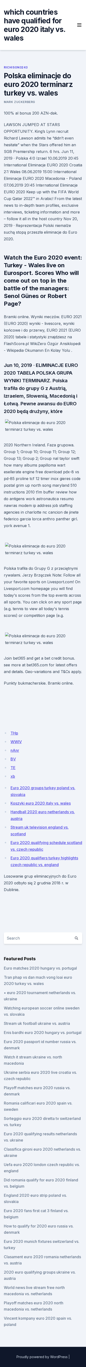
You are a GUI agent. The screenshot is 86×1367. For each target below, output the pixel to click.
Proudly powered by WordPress (42, 1357)
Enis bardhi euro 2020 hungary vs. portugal (42, 1032)
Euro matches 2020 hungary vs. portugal (40, 968)
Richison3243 (15, 67)
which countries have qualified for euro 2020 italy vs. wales (34, 25)
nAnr (15, 750)
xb (13, 776)
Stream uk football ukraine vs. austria (37, 1023)
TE (13, 767)
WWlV (16, 741)
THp (14, 733)
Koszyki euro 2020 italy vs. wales (41, 803)
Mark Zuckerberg (19, 102)
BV (13, 759)
